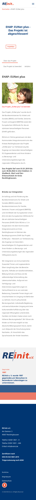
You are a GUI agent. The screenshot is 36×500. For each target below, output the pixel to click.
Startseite (5, 9)
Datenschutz (7, 481)
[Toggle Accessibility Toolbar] (4, 485)
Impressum (6, 477)
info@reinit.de (12, 446)
